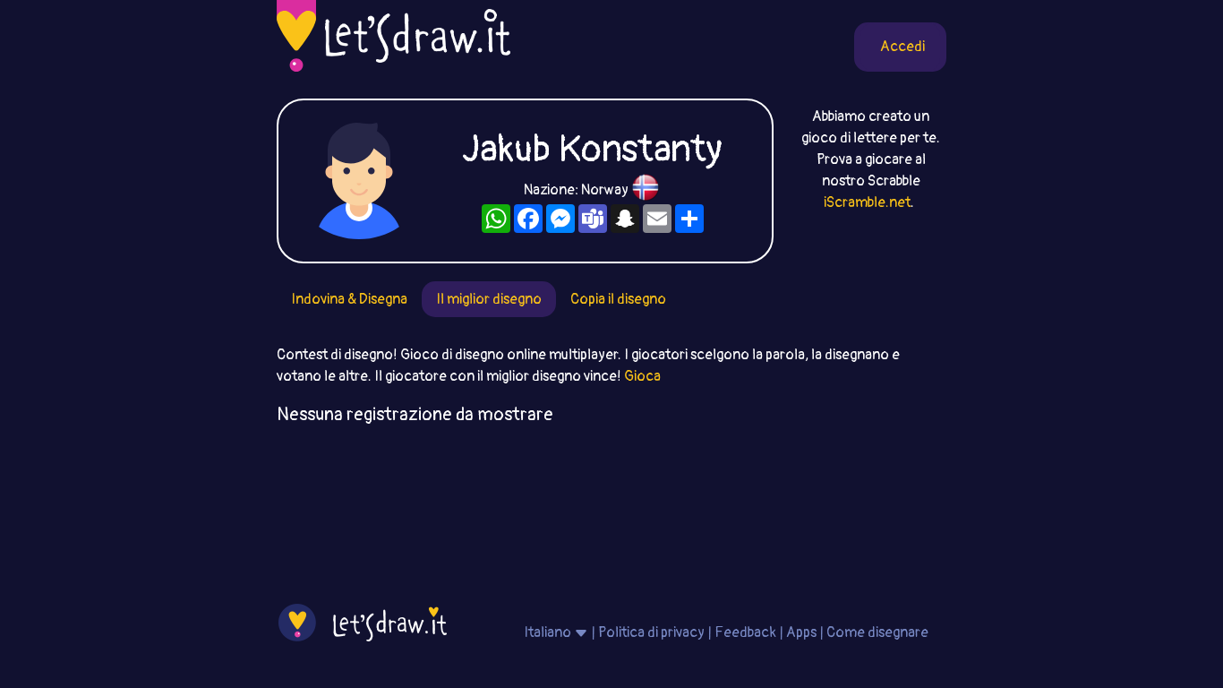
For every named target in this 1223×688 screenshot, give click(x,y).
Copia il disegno (618, 299)
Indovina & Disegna (349, 299)
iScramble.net (867, 202)
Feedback (745, 632)
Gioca (642, 376)
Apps (801, 632)
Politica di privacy (651, 632)
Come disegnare (877, 632)
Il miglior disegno (489, 299)
